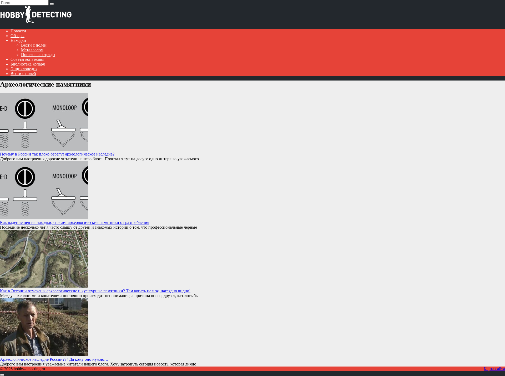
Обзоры (17, 35)
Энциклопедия (24, 69)
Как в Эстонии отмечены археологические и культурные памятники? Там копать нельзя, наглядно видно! (95, 291)
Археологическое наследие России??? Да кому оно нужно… (54, 359)
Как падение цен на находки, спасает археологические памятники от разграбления (74, 222)
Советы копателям (27, 59)
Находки (18, 40)
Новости (18, 31)
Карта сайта (494, 369)
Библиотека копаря (28, 64)
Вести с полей (34, 45)
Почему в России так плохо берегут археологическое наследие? (57, 154)
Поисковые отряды (38, 54)
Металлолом (32, 50)
